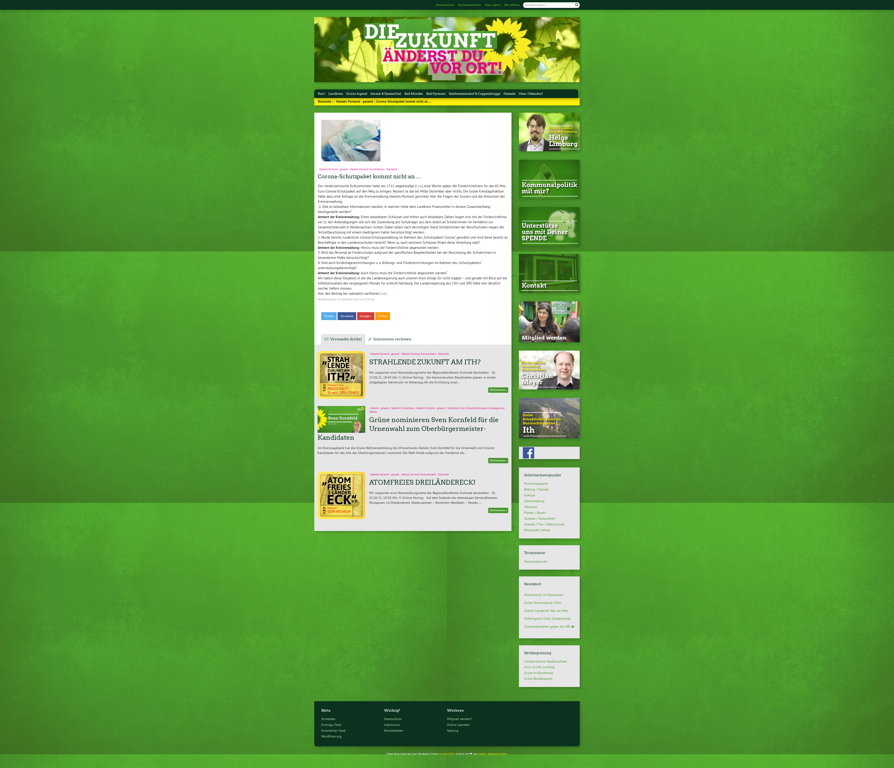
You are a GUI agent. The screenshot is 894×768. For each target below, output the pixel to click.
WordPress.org (331, 736)
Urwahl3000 (447, 753)
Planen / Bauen (535, 513)
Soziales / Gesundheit (539, 518)
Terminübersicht (535, 561)
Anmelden (328, 719)
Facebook (346, 316)
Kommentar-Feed (333, 730)
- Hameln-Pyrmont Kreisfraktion (366, 169)
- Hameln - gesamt (379, 408)
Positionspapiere (536, 483)
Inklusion (530, 507)
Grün (462, 408)
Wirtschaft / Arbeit (537, 530)
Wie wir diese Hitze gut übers (545, 624)
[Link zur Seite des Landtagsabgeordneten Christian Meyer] (549, 388)
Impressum (392, 725)
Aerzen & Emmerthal (385, 94)
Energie (529, 495)
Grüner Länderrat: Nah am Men (546, 601)
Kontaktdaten (393, 730)
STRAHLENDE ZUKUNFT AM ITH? (425, 362)
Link (419, 186)
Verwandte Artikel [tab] (346, 339)
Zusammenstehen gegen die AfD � (549, 616)
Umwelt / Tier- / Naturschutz (544, 524)
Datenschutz (393, 719)
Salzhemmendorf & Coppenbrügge (474, 94)
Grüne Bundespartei (538, 679)
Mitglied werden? (459, 719)
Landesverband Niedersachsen (545, 661)
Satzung (452, 730)
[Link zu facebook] (549, 458)
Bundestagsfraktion (469, 5)
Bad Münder (413, 94)
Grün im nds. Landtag (539, 667)
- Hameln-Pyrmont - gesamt (353, 101)
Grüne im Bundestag (538, 673)
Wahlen (373, 411)
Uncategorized (496, 408)
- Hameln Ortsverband (402, 408)
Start (321, 94)
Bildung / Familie (536, 489)
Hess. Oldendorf (531, 94)
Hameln (510, 94)
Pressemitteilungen (477, 408)
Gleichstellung (534, 501)
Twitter (329, 316)
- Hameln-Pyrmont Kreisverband (418, 353)
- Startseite (391, 169)
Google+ (366, 316)
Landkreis (335, 94)
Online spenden (458, 725)
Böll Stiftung (511, 5)
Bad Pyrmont (436, 94)
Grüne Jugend (493, 5)
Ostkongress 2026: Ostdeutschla (547, 608)
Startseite (324, 101)
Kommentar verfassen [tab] (392, 339)
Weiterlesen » (498, 390)
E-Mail (382, 316)
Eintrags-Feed (331, 725)
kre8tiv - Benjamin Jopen (492, 753)
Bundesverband (445, 5)
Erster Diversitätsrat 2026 (542, 593)
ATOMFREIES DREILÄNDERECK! (422, 482)
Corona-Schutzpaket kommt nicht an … (369, 176)
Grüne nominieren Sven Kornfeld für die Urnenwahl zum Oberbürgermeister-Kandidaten (408, 428)
